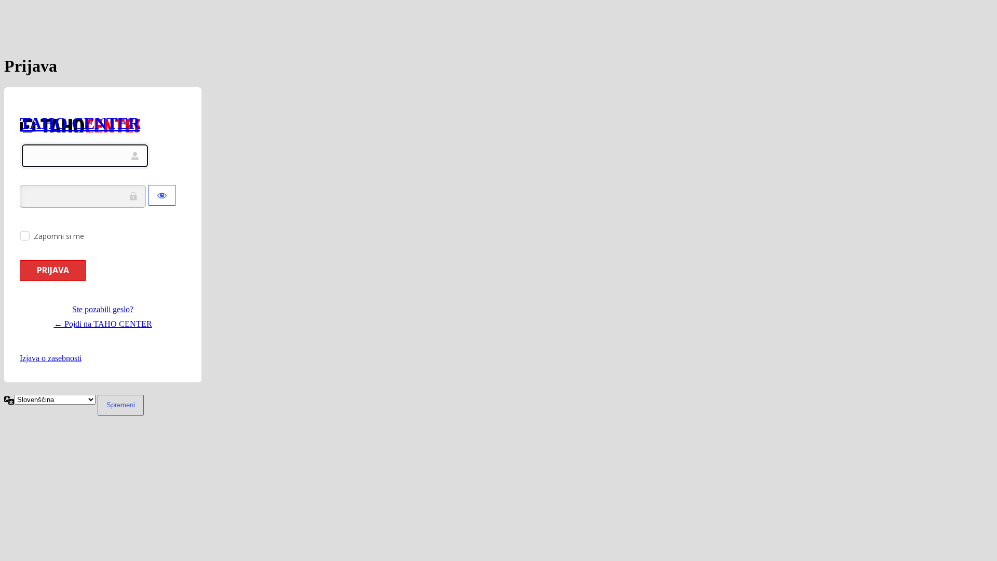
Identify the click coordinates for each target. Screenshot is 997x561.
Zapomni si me (59, 236)
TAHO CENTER (80, 123)
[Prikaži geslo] (162, 195)
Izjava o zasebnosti (51, 358)
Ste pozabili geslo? (102, 309)
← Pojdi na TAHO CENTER (103, 323)
